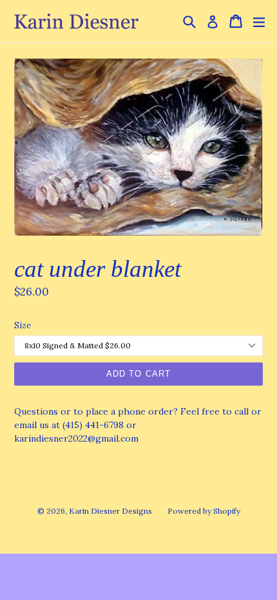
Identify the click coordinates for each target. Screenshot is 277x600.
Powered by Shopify (203, 511)
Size (22, 325)
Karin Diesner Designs (110, 511)
